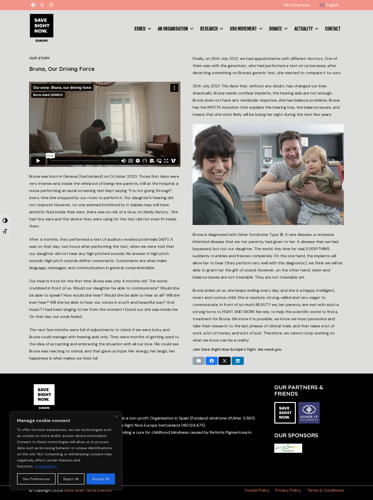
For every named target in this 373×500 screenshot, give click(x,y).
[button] (341, 5)
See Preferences (36, 479)
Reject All (71, 479)
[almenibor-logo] (288, 448)
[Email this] (199, 361)
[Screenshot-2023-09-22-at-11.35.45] (41, 28)
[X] (42, 5)
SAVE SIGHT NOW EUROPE (88, 490)
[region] (66, 451)
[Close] (116, 416)
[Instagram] (51, 5)
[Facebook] (33, 5)
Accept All (100, 479)
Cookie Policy (46, 466)
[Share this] (212, 361)
